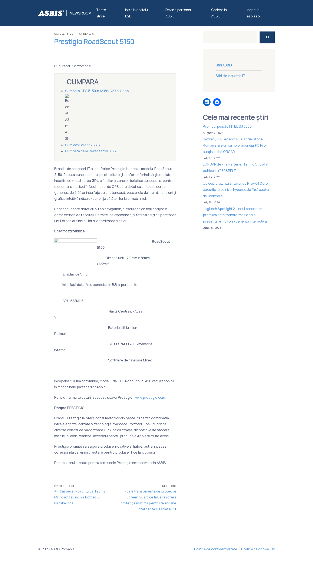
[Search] (267, 37)
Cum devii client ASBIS (83, 145)
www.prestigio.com (149, 397)
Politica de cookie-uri (258, 549)
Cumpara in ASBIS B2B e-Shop (97, 91)
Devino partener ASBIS (178, 13)
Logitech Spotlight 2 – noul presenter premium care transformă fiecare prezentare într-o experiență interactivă (235, 215)
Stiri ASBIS (86, 34)
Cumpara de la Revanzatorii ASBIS (92, 151)
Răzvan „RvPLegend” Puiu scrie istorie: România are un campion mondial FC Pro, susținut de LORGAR (235, 145)
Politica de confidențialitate (215, 549)
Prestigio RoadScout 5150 (94, 41)
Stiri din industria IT (230, 75)
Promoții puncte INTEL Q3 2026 (227, 126)
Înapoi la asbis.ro (253, 13)
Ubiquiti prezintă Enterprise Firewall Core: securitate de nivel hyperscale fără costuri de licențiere (236, 189)
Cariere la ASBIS (219, 13)
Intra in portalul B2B (137, 13)
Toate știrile (101, 13)
